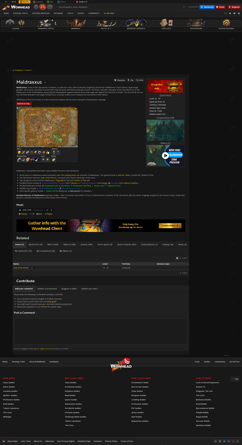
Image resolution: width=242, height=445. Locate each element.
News (6, 13)
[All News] (6, 1)
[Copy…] (177, 258)
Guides (81, 13)
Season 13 (200, 387)
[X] (220, 441)
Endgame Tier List (204, 391)
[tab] (19, 244)
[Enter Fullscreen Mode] (226, 13)
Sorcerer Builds (203, 421)
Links (141, 80)
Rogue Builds (202, 417)
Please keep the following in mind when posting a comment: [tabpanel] (43, 321)
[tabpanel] (101, 265)
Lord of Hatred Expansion (207, 382)
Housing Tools (18, 361)
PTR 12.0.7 (50, 7)
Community (94, 13)
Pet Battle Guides (73, 408)
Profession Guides (11, 399)
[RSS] (237, 441)
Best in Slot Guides (139, 387)
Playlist (49, 214)
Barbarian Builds (203, 399)
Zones (27, 70)
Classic (39, 2)
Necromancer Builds (205, 408)
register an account (46, 349)
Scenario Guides (72, 412)
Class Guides (9, 382)
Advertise (49, 441)
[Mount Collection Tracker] (100, 225)
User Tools (26, 441)
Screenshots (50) (165, 117)
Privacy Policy (111, 441)
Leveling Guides (10, 391)
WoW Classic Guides (141, 378)
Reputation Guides (73, 404)
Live (36, 7)
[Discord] (215, 441)
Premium (98, 441)
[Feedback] (234, 13)
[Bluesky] (224, 441)
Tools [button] (70, 13)
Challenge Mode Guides (75, 417)
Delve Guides (9, 387)
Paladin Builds (202, 412)
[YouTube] (233, 441)
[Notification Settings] (230, 13)
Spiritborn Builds (203, 425)
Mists (63, 2)
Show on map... (25, 104)
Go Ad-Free (109, 13)
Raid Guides (8, 404)
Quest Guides (71, 399)
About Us (38, 441)
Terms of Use (126, 441)
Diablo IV (83, 2)
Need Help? (13, 441)
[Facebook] (229, 441)
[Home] (16, 7)
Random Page (84, 441)
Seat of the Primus (48, 178)
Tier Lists (7, 412)
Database (58, 13)
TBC (51, 2)
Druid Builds (201, 404)
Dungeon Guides (72, 391)
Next (40, 214)
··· (70, 2)
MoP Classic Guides (74, 378)
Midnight (7, 417)
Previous (23, 214)
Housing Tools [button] (20, 13)
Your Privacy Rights (66, 441)
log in (36, 349)
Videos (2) (165, 143)
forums (44, 307)
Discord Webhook (41, 13)
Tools (197, 361)
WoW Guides (9, 378)
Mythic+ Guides (10, 395)
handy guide (51, 301)
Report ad (226, 355)
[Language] (239, 13)
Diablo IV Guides (203, 378)
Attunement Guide (139, 382)
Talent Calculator (11, 408)
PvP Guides (136, 408)
